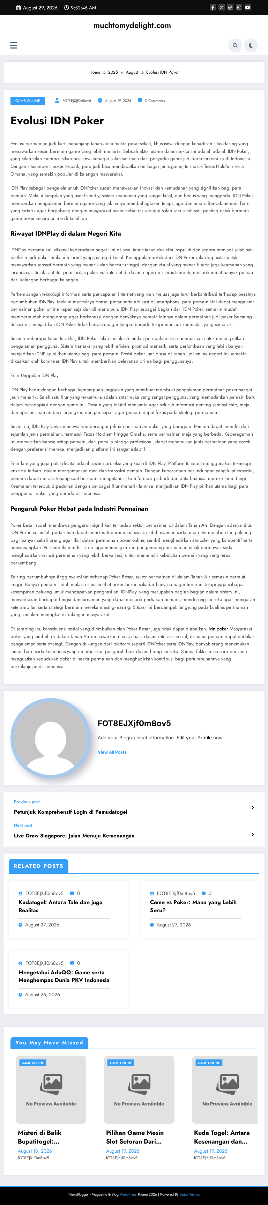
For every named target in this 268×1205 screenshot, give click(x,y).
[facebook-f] (213, 7)
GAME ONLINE (27, 100)
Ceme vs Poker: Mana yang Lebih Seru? (193, 906)
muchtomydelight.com (132, 25)
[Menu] (14, 45)
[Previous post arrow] (252, 808)
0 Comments (155, 100)
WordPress (128, 1194)
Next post (23, 825)
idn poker (218, 629)
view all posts (112, 752)
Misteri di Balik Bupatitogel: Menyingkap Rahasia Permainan (43, 1137)
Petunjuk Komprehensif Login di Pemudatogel (70, 812)
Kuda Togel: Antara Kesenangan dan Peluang (217, 1137)
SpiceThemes (190, 1194)
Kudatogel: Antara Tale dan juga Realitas (60, 906)
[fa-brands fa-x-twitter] (221, 7)
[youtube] (248, 7)
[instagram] (239, 7)
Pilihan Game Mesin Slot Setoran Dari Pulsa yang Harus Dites (134, 1137)
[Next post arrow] (252, 834)
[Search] (235, 45)
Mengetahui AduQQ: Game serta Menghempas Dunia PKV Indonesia (64, 976)
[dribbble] (230, 7)
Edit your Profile (194, 737)
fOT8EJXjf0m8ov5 (76, 100)
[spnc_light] (251, 45)
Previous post (27, 801)
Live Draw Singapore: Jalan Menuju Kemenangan (74, 836)
